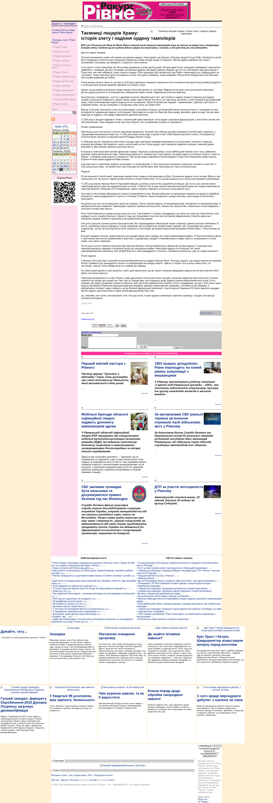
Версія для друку (206, 313)
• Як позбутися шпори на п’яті (67, 604)
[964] (92, 568)
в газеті (110, 780)
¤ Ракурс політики (61, 51)
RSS (90, 775)
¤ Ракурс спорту (60, 72)
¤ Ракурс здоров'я (61, 60)
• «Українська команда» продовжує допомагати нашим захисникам (172, 588)
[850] (85, 604)
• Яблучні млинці (145, 578)
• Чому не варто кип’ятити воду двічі (70, 568)
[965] (63, 573)
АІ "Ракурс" (203, 801)
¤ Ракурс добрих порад (63, 99)
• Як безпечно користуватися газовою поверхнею (163, 619)
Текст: (84, 347)
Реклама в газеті (59, 775)
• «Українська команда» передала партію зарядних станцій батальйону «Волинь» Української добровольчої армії (174, 592)
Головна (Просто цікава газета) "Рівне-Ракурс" (63, 31)
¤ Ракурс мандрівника (63, 90)
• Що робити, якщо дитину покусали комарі (73, 614)
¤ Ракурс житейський (62, 81)
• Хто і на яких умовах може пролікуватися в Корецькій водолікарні (172, 568)
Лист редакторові (77, 775)
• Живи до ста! (58, 591)
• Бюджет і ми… (59, 616)
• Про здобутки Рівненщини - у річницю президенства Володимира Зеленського (93, 593)
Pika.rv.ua (202, 799)
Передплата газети (103, 775)
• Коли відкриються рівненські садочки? (72, 586)
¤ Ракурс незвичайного (63, 95)
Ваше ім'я (86, 335)
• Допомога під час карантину (66, 606)
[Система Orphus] (109, 327)
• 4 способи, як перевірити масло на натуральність (78, 609)
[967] (84, 606)
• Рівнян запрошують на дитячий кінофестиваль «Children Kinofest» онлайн (91, 575)
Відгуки (64, 780)
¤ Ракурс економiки (61, 56)
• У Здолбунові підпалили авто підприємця (73, 611)
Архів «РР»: (62, 126)
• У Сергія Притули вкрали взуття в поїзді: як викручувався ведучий (87, 588)
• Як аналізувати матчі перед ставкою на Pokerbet (163, 596)
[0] (99, 566)
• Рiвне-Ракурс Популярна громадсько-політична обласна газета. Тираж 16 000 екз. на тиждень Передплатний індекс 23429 (93, 564)
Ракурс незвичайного (92, 26)
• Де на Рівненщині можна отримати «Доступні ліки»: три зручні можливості (176, 581)
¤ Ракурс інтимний (61, 85)
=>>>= (145, 393)
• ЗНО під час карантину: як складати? (71, 598)
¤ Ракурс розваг (60, 104)
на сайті (93, 780)
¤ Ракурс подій (59, 47)
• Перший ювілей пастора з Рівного (155, 575)
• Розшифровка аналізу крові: (66, 601)
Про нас (55, 780)
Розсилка (74, 780)
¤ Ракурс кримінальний (63, 76)
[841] (84, 601)
